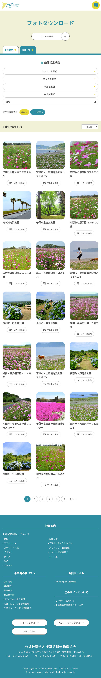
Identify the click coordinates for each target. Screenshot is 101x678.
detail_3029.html (44, 393)
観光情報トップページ (17, 534)
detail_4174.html (44, 242)
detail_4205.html (11, 393)
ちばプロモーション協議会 (16, 603)
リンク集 (53, 556)
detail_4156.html (78, 192)
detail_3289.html (11, 192)
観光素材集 (9, 594)
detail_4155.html (78, 142)
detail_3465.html (11, 443)
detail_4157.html (44, 443)
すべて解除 (36, 112)
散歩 (23, 112)
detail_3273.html (44, 343)
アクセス (8, 565)
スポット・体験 (11, 547)
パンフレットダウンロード (71, 622)
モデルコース (10, 543)
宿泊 (6, 560)
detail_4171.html (11, 343)
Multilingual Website (65, 581)
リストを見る (47, 36)
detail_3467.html (78, 343)
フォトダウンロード (29, 622)
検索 (95, 101)
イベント (8, 552)
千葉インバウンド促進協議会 (17, 608)
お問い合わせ (29, 631)
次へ (71, 499)
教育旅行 (8, 585)
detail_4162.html (11, 142)
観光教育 (8, 590)
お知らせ (53, 538)
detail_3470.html (44, 293)
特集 (6, 538)
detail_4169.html (78, 293)
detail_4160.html (11, 242)
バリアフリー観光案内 (59, 547)
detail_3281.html (78, 393)
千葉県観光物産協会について (69, 605)
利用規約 (9, 49)
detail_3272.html (44, 142)
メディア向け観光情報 (14, 599)
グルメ (7, 556)
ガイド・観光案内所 (58, 552)
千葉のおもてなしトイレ (60, 543)
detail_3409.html (44, 192)
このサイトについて (64, 600)
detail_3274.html (78, 242)
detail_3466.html (11, 293)
